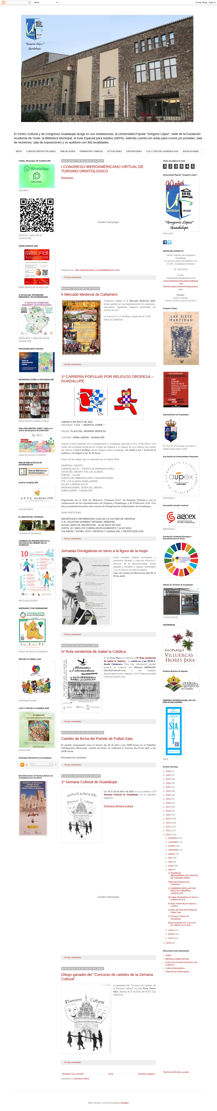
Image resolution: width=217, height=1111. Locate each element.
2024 (168, 779)
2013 (168, 823)
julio (170, 858)
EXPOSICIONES (134, 151)
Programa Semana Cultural (118, 806)
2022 (168, 787)
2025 (168, 775)
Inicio (110, 1074)
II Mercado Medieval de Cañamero (89, 294)
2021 (168, 791)
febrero (171, 934)
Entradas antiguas (146, 1074)
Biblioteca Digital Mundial (177, 959)
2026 (168, 771)
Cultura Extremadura (175, 968)
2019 (168, 799)
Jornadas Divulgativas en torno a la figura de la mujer (104, 551)
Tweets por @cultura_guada (176, 1072)
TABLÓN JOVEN (67, 151)
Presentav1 (67, 177)
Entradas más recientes (73, 1074)
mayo (171, 866)
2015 (168, 815)
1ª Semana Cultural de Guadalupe (89, 782)
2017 (168, 807)
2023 (168, 783)
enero (171, 938)
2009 (168, 943)
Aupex (168, 955)
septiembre (173, 850)
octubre (172, 846)
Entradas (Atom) (81, 1079)
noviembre (173, 842)
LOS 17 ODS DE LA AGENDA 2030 (162, 151)
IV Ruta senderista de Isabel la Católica (93, 651)
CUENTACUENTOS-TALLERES (41, 151)
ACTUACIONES (114, 151)
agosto (171, 854)
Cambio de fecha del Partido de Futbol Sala (96, 738)
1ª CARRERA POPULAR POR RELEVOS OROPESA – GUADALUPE (182, 890)
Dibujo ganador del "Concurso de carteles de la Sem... (182, 924)
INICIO (19, 151)
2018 (168, 803)
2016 (168, 811)
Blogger (125, 1103)
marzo (171, 930)
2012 (168, 826)
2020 (168, 795)
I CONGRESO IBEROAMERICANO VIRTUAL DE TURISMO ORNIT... (183, 875)
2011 (168, 830)
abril (170, 869)
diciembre (173, 838)
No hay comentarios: (73, 277)
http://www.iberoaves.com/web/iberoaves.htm (97, 270)
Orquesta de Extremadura (177, 971)
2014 (168, 819)
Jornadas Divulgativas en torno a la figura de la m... (183, 898)
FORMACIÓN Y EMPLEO (91, 151)
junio (170, 862)
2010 (168, 834)
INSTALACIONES (191, 151)
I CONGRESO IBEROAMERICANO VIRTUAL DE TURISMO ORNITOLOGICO (102, 169)
